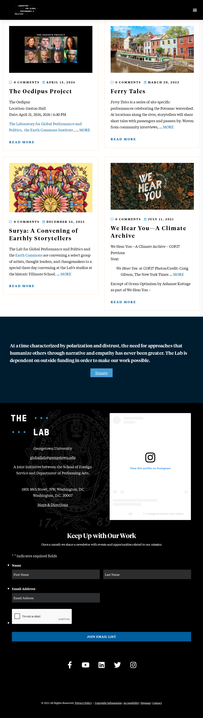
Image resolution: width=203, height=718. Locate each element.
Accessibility (131, 703)
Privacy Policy (83, 703)
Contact (157, 703)
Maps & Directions (52, 504)
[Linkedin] (101, 665)
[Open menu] (195, 10)
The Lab (122, 513)
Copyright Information (108, 703)
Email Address (24, 588)
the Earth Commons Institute (48, 129)
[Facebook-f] (70, 665)
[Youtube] (86, 665)
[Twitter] (117, 665)
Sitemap (146, 703)
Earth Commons (28, 255)
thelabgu (137, 513)
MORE (84, 129)
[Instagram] (133, 665)
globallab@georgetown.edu (53, 457)
